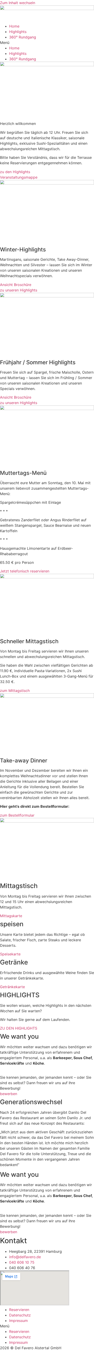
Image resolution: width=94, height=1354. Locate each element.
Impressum (18, 1320)
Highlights (17, 31)
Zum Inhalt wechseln (17, 2)
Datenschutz (20, 1315)
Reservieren (19, 1309)
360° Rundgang (22, 37)
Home (14, 26)
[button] (47, 42)
